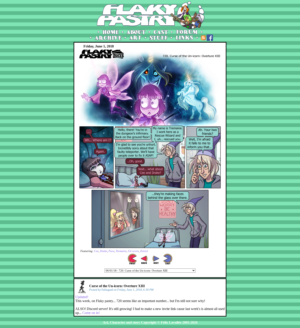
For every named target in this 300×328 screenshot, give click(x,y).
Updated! (81, 297)
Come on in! (91, 313)
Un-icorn (133, 251)
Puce (111, 251)
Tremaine (121, 251)
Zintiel (144, 251)
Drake (103, 251)
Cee (96, 251)
